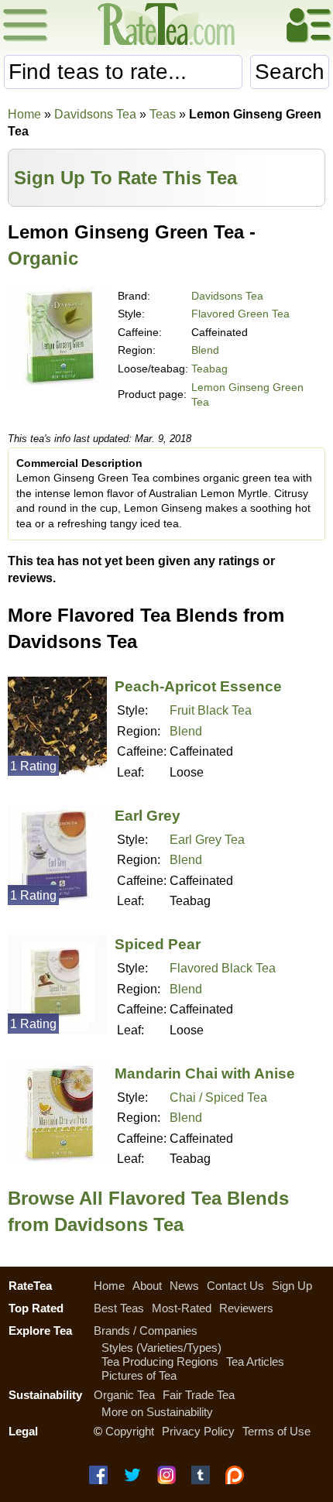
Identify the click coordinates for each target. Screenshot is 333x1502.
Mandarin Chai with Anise (205, 1073)
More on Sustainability (157, 1411)
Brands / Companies (145, 1330)
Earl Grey (147, 816)
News (184, 1285)
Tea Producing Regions (159, 1361)
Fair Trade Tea (199, 1394)
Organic (43, 258)
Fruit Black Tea (211, 710)
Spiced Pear (158, 944)
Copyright (129, 1431)
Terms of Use (276, 1431)
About (147, 1285)
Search (289, 72)
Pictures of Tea (139, 1375)
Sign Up (292, 1285)
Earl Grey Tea (207, 839)
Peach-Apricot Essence (198, 686)
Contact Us (235, 1285)
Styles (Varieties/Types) (161, 1347)
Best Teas (119, 1308)
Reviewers (246, 1308)
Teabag (209, 368)
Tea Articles (255, 1361)
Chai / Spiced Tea (218, 1097)
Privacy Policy (198, 1431)
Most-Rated (181, 1308)
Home (24, 114)
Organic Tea (124, 1394)
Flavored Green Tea (240, 313)
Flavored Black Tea (223, 968)
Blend (205, 350)
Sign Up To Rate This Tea (125, 177)
